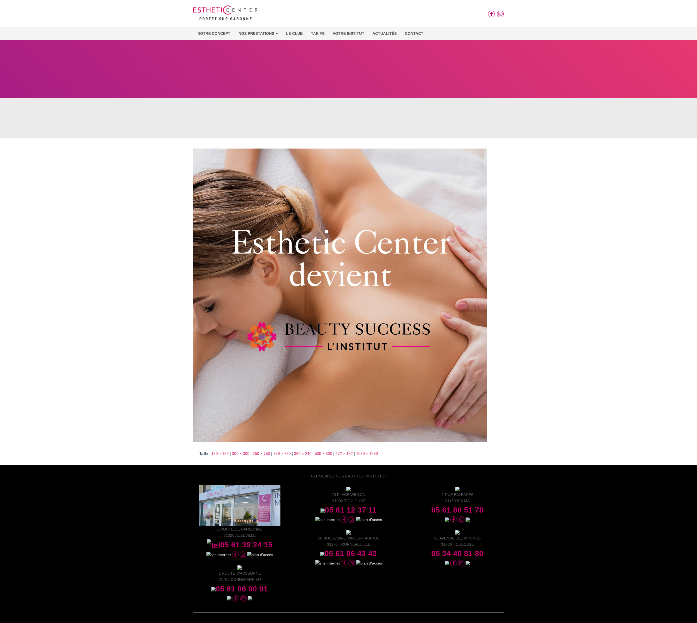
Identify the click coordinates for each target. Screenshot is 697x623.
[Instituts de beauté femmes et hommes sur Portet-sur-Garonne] (225, 15)
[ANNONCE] (340, 295)
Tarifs (318, 33)
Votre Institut (348, 33)
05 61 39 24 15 (246, 545)
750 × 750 (261, 453)
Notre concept (213, 33)
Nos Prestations (257, 33)
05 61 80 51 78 (457, 510)
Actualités (384, 33)
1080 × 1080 (367, 453)
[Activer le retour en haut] (686, 612)
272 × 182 (344, 453)
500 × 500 (323, 453)
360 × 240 (302, 453)
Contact (414, 33)
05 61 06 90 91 (242, 589)
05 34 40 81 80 (457, 553)
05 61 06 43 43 (351, 553)
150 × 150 (220, 453)
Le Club (294, 33)
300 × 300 (240, 453)
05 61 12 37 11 (351, 510)
